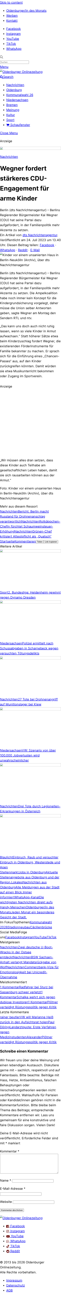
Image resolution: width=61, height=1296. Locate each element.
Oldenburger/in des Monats (26, 10)
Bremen (12, 105)
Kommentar (9, 1151)
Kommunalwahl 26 (19, 95)
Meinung (12, 110)
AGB (9, 1290)
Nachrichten (15, 85)
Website (6, 1202)
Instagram (13, 34)
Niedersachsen (17, 100)
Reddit (23, 250)
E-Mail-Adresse (12, 1188)
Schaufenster (19, 125)
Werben (12, 15)
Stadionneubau (19, 927)
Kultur (10, 115)
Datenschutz (15, 1285)
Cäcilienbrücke (41, 927)
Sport (10, 120)
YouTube (12, 39)
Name (5, 1180)
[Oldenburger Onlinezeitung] (21, 1218)
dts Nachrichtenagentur (40, 235)
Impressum (14, 1280)
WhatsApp (13, 49)
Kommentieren (25, 541)
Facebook (13, 29)
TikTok (11, 44)
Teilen (39, 542)
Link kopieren (51, 542)
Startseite (7, 541)
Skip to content (11, 2)
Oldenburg (14, 90)
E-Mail (35, 250)
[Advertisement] (30, 423)
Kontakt (12, 20)
